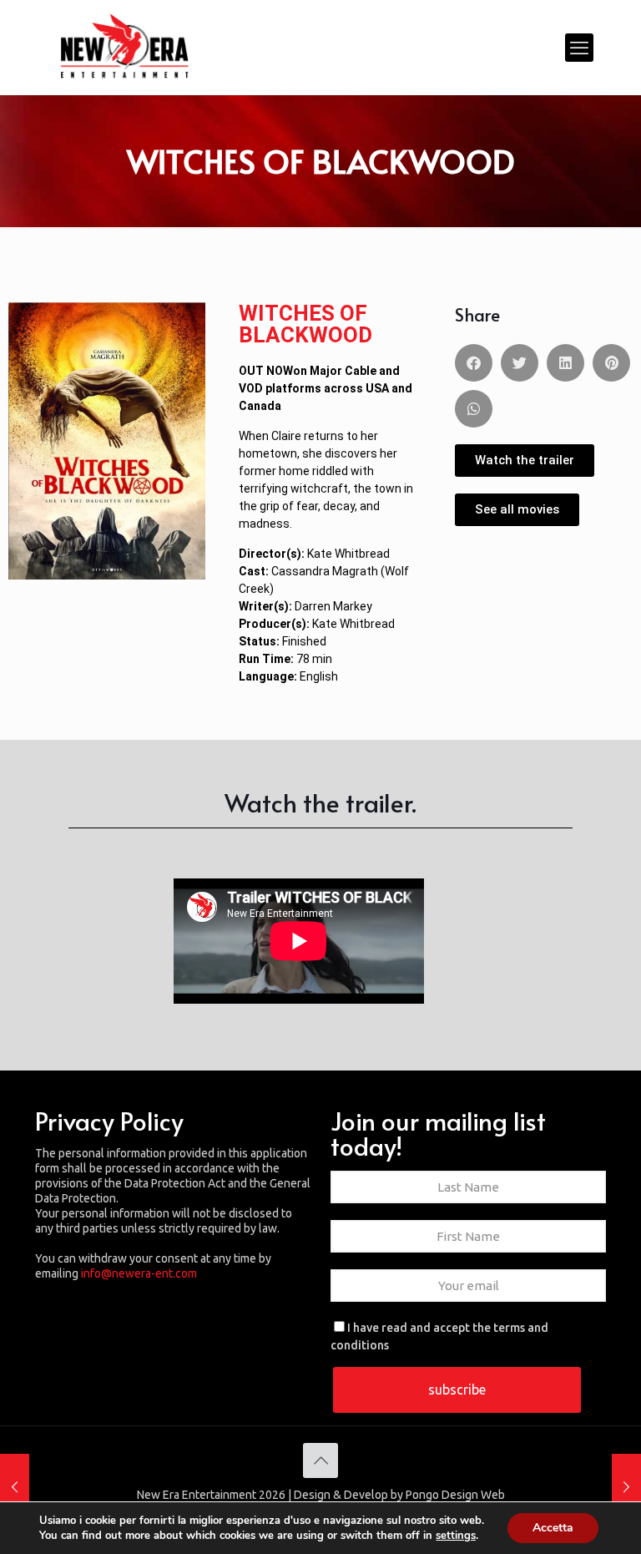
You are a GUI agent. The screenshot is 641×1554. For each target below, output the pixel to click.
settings (456, 1535)
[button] (473, 363)
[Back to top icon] (320, 1460)
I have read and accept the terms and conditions (439, 1336)
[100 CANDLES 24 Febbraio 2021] (14, 1487)
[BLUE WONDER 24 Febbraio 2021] (626, 1487)
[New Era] (124, 47)
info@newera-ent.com (139, 1273)
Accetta (552, 1528)
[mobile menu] (579, 47)
